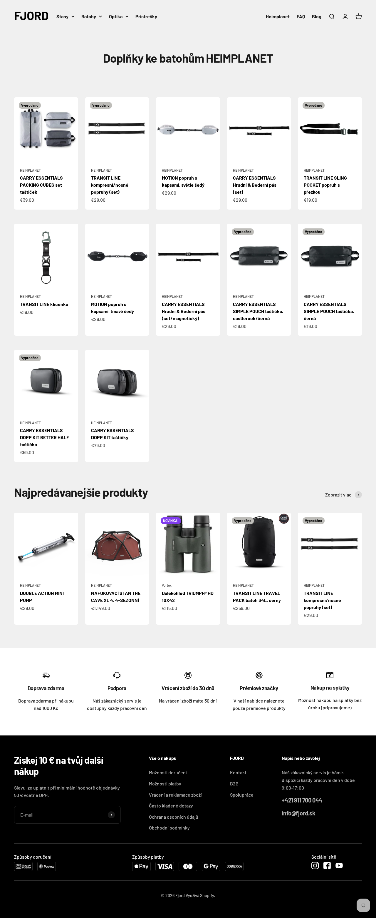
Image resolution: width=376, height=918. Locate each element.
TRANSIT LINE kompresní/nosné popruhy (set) (109, 185)
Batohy (88, 16)
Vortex (167, 585)
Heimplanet (278, 16)
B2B (234, 783)
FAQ (301, 16)
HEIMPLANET (30, 170)
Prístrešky (146, 16)
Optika (115, 16)
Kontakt (238, 772)
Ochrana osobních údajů (173, 817)
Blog (316, 16)
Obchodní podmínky (169, 827)
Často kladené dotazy (171, 805)
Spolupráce (242, 794)
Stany (62, 16)
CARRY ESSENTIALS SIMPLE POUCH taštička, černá (329, 311)
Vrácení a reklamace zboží (175, 794)
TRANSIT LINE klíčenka (44, 304)
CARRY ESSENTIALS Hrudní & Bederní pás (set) (254, 185)
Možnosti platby (165, 783)
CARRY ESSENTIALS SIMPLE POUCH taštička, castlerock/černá (258, 311)
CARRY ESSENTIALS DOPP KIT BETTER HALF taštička (44, 437)
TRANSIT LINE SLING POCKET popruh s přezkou (325, 185)
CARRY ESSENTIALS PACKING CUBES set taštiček (41, 185)
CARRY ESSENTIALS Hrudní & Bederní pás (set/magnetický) (183, 311)
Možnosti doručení (168, 772)
